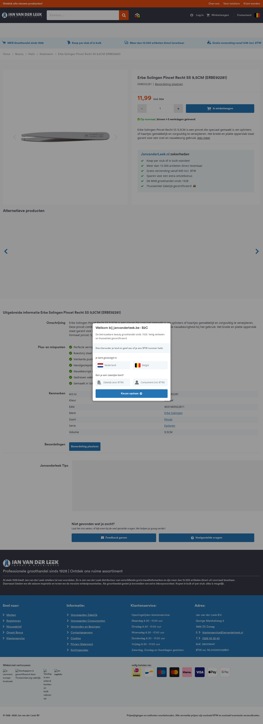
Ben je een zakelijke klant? (110, 375)
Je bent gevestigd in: (106, 357)
